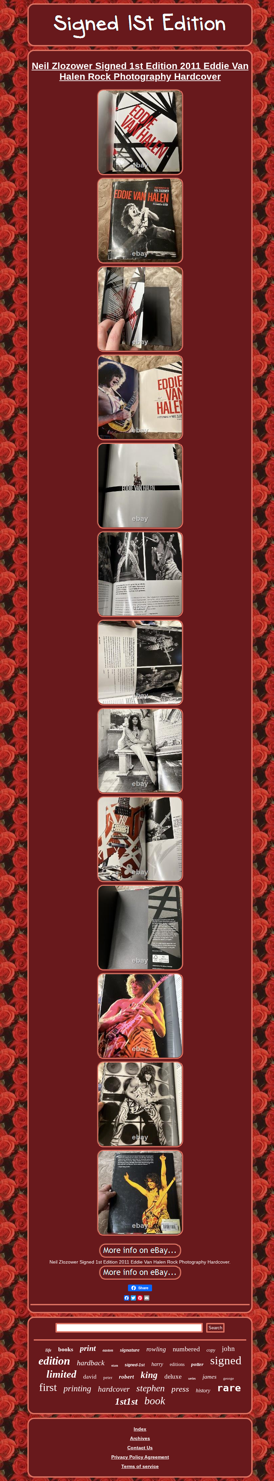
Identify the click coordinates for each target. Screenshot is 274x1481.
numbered (186, 1349)
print (88, 1348)
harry (157, 1364)
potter (197, 1364)
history (203, 1390)
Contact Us (140, 1447)
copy (211, 1350)
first (48, 1387)
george (228, 1378)
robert (126, 1377)
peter (107, 1377)
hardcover (114, 1389)
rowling (156, 1349)
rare (229, 1388)
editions (177, 1364)
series (192, 1378)
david (90, 1377)
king (149, 1375)
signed (226, 1360)
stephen (150, 1388)
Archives (140, 1438)
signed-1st (135, 1365)
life (48, 1350)
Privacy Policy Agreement (140, 1457)
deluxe (172, 1376)
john (228, 1349)
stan (114, 1365)
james (209, 1376)
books (65, 1349)
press (180, 1388)
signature (130, 1350)
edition (54, 1361)
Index (140, 1429)
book (154, 1401)
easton (108, 1350)
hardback (91, 1363)
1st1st (126, 1401)
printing (77, 1388)
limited (61, 1374)
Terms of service (140, 1466)
